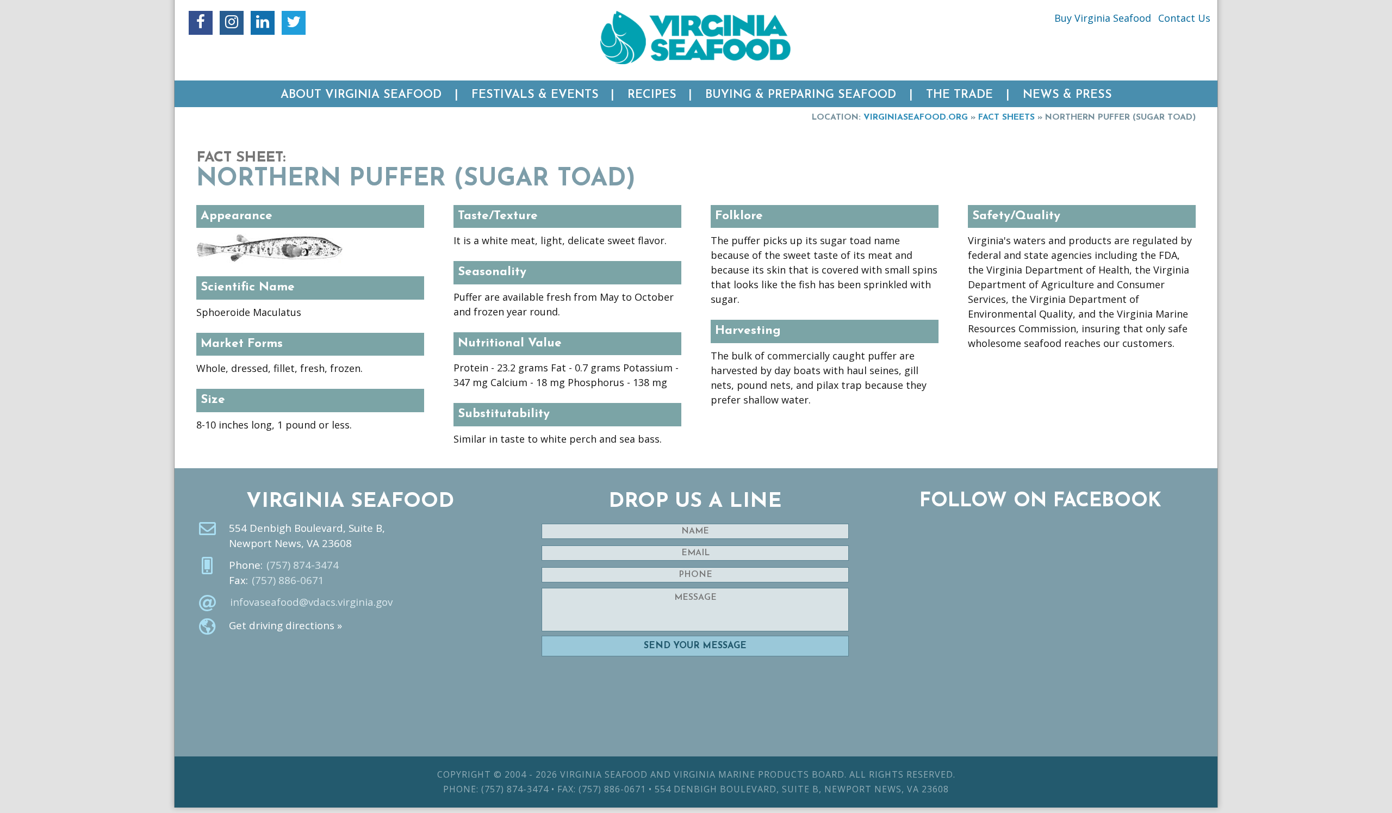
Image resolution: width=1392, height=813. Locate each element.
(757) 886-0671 (288, 580)
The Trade (959, 95)
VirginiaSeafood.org (915, 117)
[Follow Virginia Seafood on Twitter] (294, 23)
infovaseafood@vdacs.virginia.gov (311, 602)
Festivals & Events (535, 95)
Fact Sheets (1006, 117)
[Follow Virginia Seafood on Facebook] (201, 23)
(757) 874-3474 (302, 565)
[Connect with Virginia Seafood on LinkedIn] (263, 23)
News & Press (1067, 95)
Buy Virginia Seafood (1102, 17)
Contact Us (1184, 17)
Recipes (651, 95)
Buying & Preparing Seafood (800, 95)
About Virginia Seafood (361, 95)
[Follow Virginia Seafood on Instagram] (232, 23)
